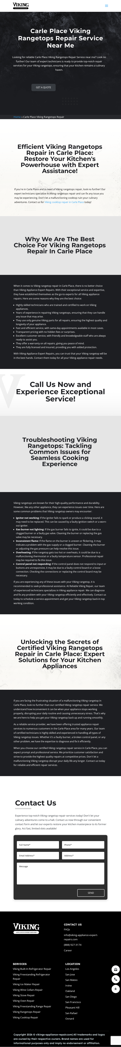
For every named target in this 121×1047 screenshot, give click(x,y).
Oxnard (69, 1018)
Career (68, 950)
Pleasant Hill (72, 1007)
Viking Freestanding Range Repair (32, 1006)
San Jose (70, 974)
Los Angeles (72, 969)
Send (91, 892)
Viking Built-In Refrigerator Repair (32, 969)
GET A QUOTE (43, 87)
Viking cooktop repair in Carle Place (64, 202)
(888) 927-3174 (72, 944)
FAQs (67, 929)
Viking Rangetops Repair (27, 1011)
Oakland (70, 991)
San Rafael (71, 1013)
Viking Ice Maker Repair (26, 984)
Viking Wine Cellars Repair (28, 989)
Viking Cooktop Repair (25, 1017)
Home (17, 117)
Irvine (68, 985)
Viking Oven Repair (23, 1000)
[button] (116, 989)
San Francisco (73, 1002)
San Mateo (71, 980)
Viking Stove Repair (24, 995)
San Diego (71, 996)
